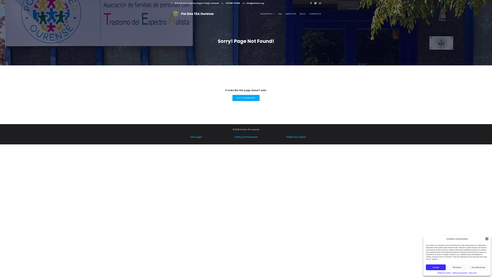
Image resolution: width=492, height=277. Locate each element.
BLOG (302, 14)
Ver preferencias (478, 267)
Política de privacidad (459, 273)
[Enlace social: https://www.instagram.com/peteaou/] (319, 3)
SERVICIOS (291, 14)
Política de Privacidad (246, 137)
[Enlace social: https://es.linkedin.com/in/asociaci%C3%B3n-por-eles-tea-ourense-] (314, 3)
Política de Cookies (444, 273)
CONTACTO (315, 14)
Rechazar (457, 267)
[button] (487, 239)
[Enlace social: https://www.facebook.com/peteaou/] (310, 3)
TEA (280, 14)
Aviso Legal (472, 273)
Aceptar (436, 267)
